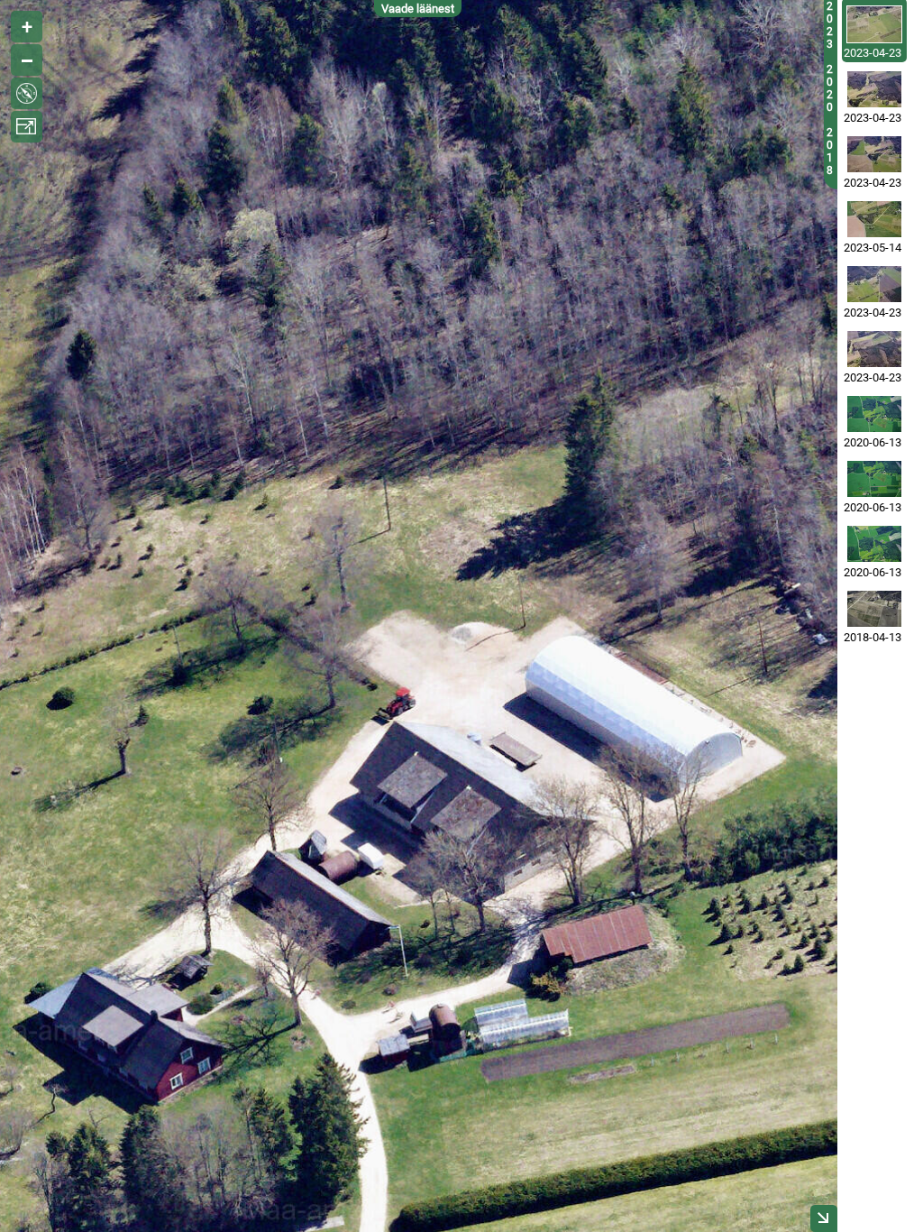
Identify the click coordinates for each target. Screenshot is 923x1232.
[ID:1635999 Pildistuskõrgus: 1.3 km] (874, 609)
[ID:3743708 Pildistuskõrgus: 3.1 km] (874, 544)
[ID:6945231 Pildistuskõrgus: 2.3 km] (874, 284)
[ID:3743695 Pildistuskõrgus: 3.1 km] (874, 414)
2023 (830, 25)
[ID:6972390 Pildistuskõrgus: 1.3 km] (874, 24)
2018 (830, 151)
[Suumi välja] (26, 60)
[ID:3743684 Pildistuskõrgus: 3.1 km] (874, 479)
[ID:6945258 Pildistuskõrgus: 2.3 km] (874, 349)
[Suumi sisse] (26, 26)
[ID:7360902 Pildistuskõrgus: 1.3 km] (874, 219)
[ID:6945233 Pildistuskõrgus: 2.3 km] (874, 154)
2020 (830, 88)
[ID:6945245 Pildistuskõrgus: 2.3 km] (874, 89)
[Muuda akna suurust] (26, 127)
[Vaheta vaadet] (26, 93)
